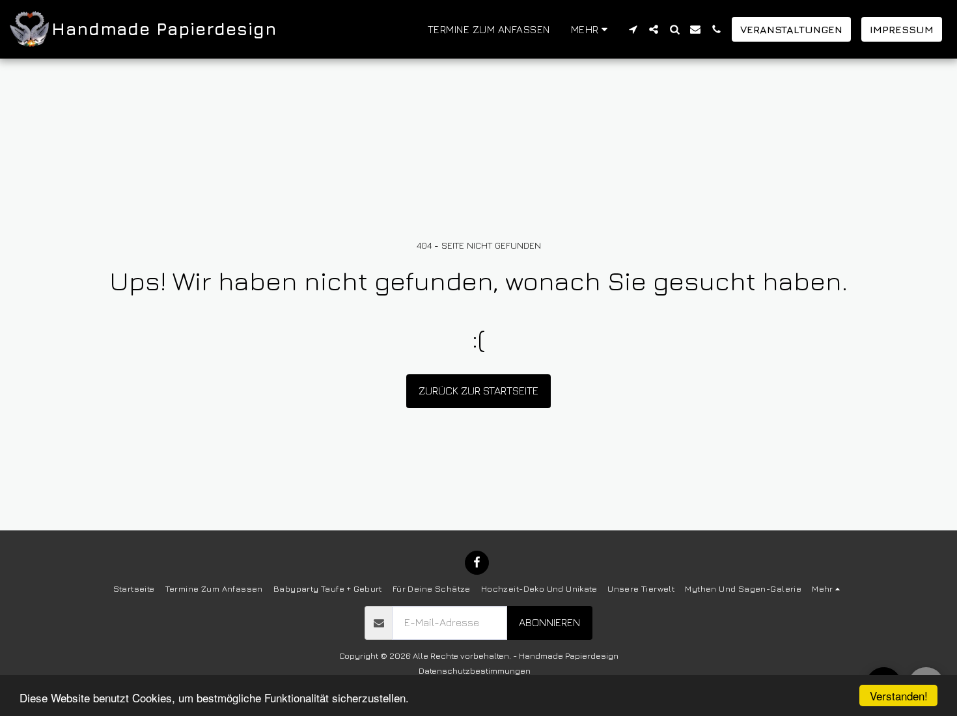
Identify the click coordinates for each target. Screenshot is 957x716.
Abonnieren (549, 622)
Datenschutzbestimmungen (475, 670)
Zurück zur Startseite (478, 390)
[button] (633, 29)
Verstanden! (899, 695)
